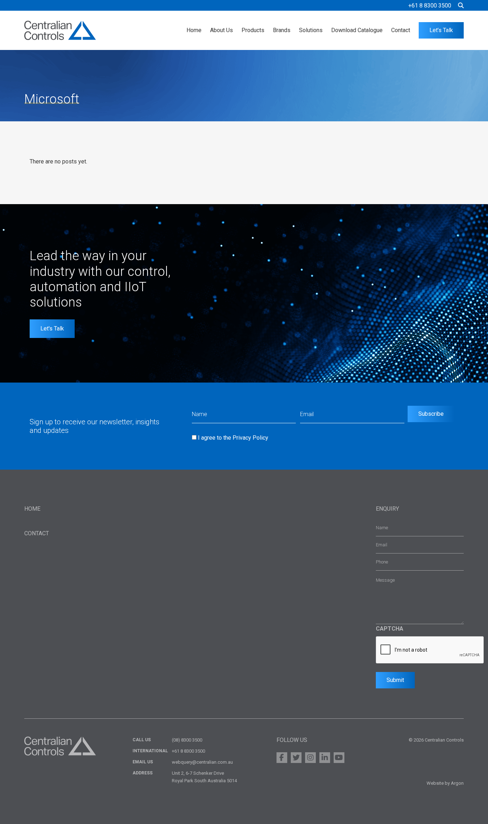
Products (252, 30)
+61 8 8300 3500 (429, 5)
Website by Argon (445, 783)
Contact (400, 30)
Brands (281, 30)
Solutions (311, 30)
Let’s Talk (441, 30)
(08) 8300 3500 (187, 740)
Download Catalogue (357, 30)
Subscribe (431, 413)
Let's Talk (52, 328)
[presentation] (430, 650)
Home (193, 30)
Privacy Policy (250, 437)
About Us (221, 30)
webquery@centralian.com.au (202, 762)
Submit (395, 680)
